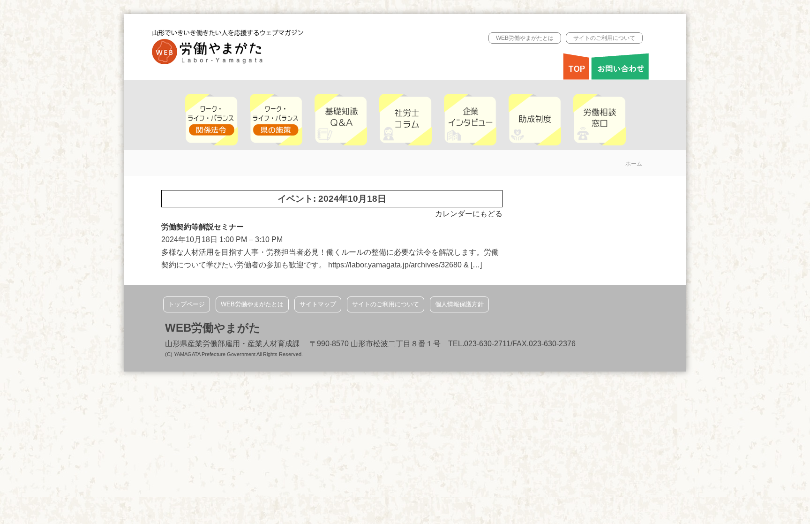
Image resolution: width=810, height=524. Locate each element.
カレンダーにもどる (468, 214)
